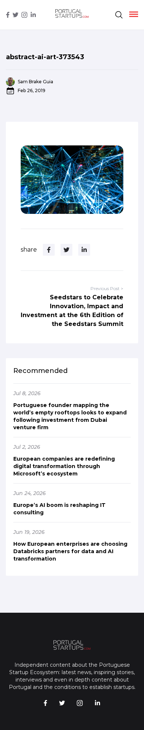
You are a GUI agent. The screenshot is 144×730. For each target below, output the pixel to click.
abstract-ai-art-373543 (45, 57)
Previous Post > (106, 288)
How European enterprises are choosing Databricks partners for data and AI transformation (70, 551)
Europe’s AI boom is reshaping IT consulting (59, 509)
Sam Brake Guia (35, 81)
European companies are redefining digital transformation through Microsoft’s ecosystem (64, 466)
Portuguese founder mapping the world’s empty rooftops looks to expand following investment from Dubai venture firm (70, 416)
